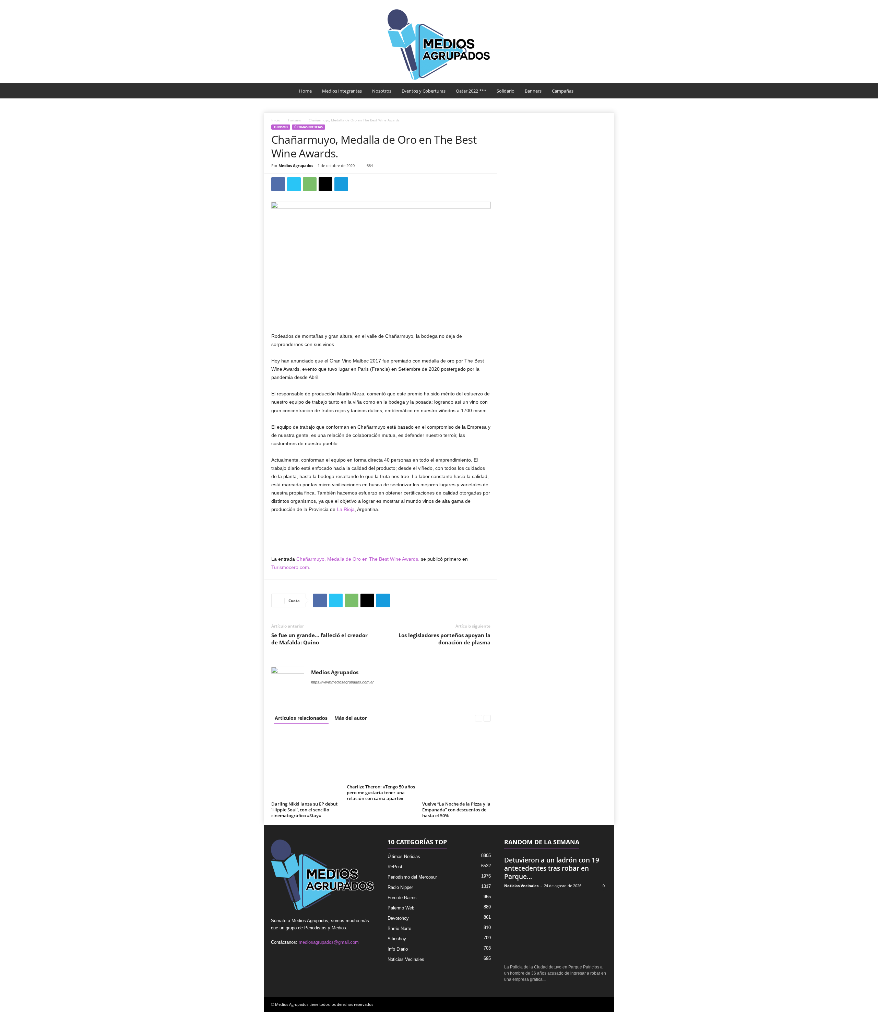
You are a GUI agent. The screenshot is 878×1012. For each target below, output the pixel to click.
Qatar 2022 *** (471, 91)
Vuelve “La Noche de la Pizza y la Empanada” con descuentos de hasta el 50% (456, 810)
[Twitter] (294, 184)
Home (305, 91)
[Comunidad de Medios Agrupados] (439, 44)
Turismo (294, 120)
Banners (533, 91)
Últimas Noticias (308, 127)
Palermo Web (401, 907)
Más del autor (350, 718)
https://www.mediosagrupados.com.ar (342, 682)
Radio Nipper (400, 887)
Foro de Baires (402, 897)
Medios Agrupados (295, 165)
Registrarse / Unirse (587, 4)
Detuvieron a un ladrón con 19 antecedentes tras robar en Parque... (551, 868)
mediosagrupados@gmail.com (329, 942)
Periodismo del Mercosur (412, 877)
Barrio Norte (399, 928)
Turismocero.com (290, 567)
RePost (395, 866)
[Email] (325, 184)
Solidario (505, 91)
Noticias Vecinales (406, 959)
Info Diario (398, 949)
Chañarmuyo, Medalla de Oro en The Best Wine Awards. (357, 559)
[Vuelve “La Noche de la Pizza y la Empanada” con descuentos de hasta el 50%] (456, 764)
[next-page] (487, 718)
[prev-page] (478, 718)
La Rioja (346, 509)
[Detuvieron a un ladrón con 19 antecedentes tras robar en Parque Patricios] (555, 926)
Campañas (562, 91)
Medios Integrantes (342, 91)
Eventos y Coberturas (424, 91)
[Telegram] (341, 184)
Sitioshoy (397, 938)
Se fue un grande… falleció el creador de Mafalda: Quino (319, 639)
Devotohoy (398, 918)
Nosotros (381, 91)
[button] (604, 90)
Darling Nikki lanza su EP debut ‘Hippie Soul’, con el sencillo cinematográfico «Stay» (304, 810)
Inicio (275, 120)
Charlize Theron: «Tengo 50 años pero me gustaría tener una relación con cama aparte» (381, 792)
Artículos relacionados (301, 718)
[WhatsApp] (310, 184)
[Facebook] (278, 184)
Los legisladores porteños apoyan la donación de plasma (444, 639)
